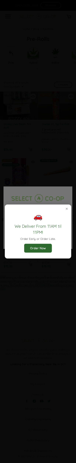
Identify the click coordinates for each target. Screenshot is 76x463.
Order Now (38, 248)
